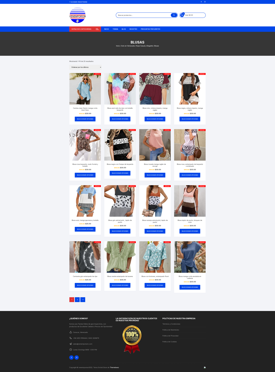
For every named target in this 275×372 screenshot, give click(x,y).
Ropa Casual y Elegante (144, 46)
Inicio (106, 29)
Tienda (115, 29)
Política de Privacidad (170, 336)
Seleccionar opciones (85, 119)
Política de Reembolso (170, 330)
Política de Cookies (169, 342)
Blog (124, 29)
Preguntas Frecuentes (150, 29)
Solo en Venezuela (128, 46)
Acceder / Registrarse (79, 2)
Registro (133, 29)
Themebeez (114, 367)
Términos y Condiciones (171, 324)
